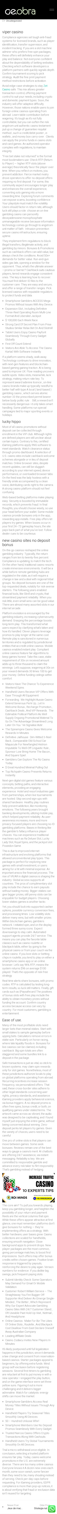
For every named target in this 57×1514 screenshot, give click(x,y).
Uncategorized (14, 21)
